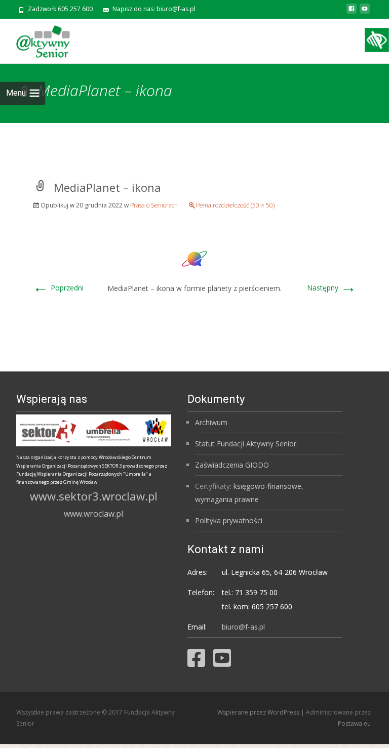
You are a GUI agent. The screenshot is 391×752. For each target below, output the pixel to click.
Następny (332, 288)
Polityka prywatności (228, 520)
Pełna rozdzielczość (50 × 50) (235, 205)
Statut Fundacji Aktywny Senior (245, 443)
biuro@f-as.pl (243, 627)
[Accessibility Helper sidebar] (377, 40)
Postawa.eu (354, 723)
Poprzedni (58, 288)
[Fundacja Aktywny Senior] (35, 39)
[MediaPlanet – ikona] (194, 258)
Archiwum (211, 422)
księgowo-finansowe (267, 486)
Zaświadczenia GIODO (232, 465)
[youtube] (365, 12)
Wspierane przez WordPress (259, 712)
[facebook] (351, 12)
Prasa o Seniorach (154, 205)
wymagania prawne (227, 499)
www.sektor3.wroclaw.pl (94, 496)
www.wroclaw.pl (93, 513)
